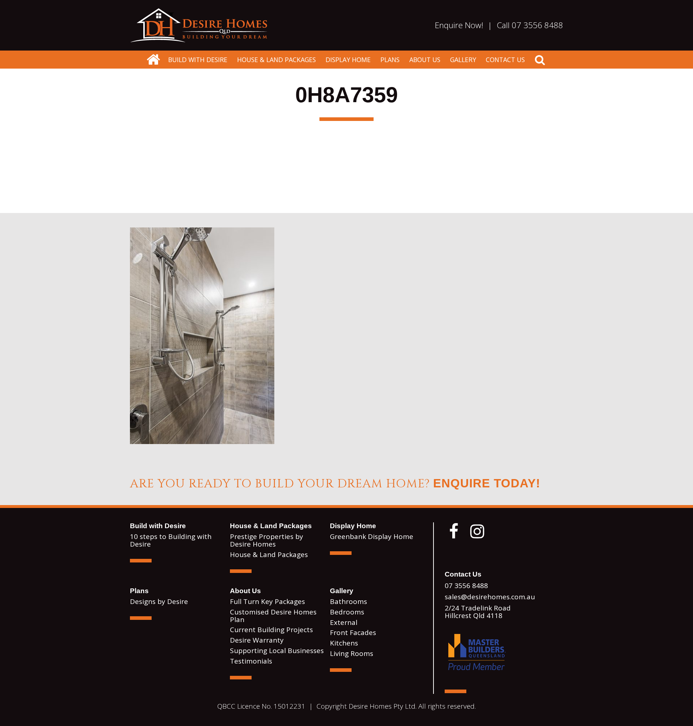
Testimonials (251, 661)
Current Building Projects (271, 629)
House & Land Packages (276, 59)
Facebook (454, 531)
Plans (390, 59)
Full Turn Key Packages (267, 601)
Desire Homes (153, 60)
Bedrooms (347, 612)
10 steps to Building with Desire (171, 540)
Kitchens (344, 643)
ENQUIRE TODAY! (486, 483)
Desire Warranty (257, 640)
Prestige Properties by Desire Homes (266, 540)
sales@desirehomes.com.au (490, 596)
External (343, 622)
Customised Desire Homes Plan (273, 615)
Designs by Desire (159, 601)
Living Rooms (351, 653)
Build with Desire (197, 59)
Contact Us (505, 59)
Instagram (477, 531)
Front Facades (353, 632)
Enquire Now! (459, 25)
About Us (424, 59)
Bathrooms (348, 601)
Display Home (348, 59)
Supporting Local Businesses (277, 650)
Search (540, 60)
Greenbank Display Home (371, 536)
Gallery (463, 59)
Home (198, 25)
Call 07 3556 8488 (530, 25)
